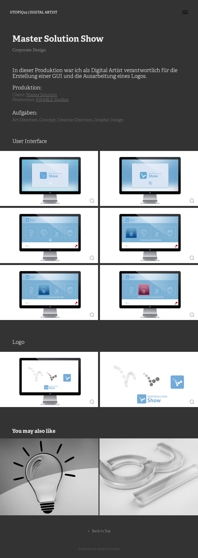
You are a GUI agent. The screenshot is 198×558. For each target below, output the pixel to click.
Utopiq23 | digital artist (33, 12)
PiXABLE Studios (52, 99)
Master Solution (41, 94)
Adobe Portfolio (108, 549)
